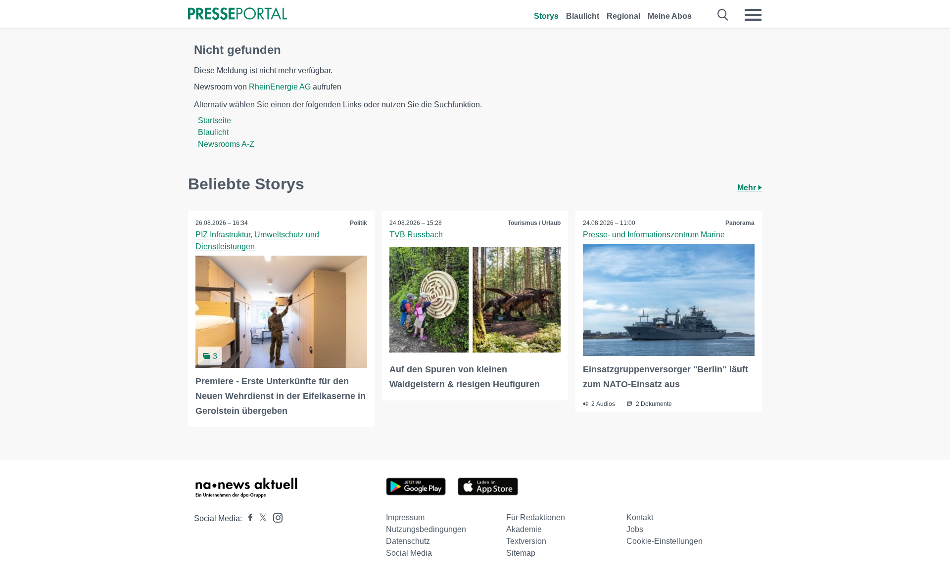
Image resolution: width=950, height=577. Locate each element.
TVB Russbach (416, 234)
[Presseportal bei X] (260, 518)
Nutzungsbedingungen (426, 529)
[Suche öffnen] (723, 15)
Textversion (526, 541)
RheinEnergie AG (280, 87)
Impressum (405, 517)
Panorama (740, 223)
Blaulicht (582, 16)
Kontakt (639, 517)
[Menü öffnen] (753, 15)
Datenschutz (408, 541)
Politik (358, 223)
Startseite (214, 120)
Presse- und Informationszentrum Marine (654, 234)
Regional (623, 16)
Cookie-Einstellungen (664, 541)
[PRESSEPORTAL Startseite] (237, 14)
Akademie (524, 529)
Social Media (409, 553)
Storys (546, 16)
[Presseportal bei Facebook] (247, 518)
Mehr (747, 187)
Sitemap (520, 553)
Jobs (634, 529)
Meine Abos (670, 16)
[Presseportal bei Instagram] (275, 517)
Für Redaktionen (535, 517)
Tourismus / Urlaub (534, 223)
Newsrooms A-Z (226, 144)
